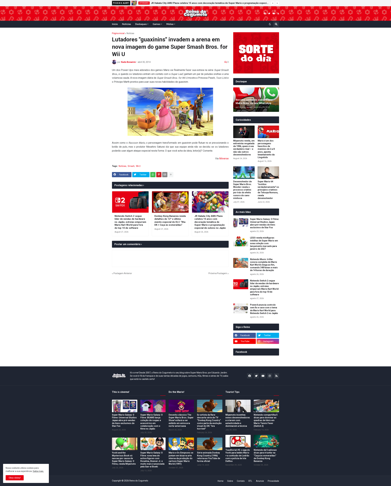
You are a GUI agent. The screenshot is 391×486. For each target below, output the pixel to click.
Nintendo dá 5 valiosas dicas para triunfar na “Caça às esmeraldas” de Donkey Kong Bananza (265, 455)
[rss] (278, 13)
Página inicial (118, 33)
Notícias (130, 33)
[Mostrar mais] (170, 174)
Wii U (138, 166)
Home (220, 481)
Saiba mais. (38, 471)
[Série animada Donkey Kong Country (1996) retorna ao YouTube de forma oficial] (209, 444)
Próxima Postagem (217, 273)
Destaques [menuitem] (141, 24)
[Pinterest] (158, 174)
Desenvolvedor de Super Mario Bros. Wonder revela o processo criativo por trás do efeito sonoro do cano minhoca (242, 189)
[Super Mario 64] (268, 172)
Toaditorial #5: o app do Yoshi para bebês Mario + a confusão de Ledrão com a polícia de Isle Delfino (237, 455)
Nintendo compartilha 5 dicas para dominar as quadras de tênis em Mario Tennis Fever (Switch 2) (266, 420)
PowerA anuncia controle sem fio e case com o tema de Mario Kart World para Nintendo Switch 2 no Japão (264, 309)
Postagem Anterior (122, 273)
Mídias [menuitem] (169, 24)
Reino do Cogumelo (138, 480)
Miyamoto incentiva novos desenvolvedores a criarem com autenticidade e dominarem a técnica (237, 420)
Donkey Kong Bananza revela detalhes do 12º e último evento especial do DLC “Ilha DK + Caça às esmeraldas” (170, 220)
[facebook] (265, 13)
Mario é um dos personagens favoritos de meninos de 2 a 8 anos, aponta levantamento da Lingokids (266, 149)
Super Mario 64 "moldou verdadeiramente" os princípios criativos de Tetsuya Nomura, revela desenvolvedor (268, 189)
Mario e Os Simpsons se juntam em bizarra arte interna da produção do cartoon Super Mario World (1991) (181, 458)
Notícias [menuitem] (126, 24)
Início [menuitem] (115, 24)
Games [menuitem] (156, 24)
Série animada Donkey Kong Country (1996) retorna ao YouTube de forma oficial (208, 456)
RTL (250, 481)
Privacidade (273, 481)
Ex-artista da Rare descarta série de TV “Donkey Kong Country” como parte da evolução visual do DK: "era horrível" (209, 422)
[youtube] (274, 13)
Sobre (230, 481)
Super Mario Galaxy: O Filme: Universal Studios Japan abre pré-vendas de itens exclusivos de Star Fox (264, 223)
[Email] (164, 174)
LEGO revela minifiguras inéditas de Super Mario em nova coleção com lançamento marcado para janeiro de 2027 (264, 243)
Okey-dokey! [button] (15, 478)
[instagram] (269, 375)
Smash (131, 166)
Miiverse (224, 158)
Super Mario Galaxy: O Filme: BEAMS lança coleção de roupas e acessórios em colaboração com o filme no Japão (151, 422)
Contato (241, 481)
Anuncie (260, 481)
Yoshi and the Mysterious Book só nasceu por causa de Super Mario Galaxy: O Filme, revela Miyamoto (124, 458)
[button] (273, 3)
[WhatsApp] (152, 174)
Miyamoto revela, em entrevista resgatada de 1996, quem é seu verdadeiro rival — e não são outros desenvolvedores (244, 147)
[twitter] (269, 13)
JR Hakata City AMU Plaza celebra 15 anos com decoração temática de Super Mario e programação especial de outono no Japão (210, 3)
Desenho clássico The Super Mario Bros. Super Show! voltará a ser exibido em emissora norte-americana (181, 420)
